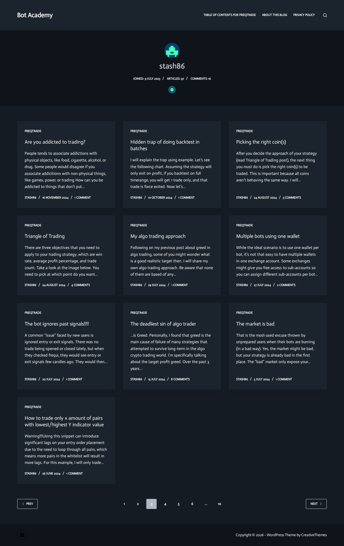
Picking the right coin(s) (261, 142)
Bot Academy (35, 15)
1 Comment (83, 197)
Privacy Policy (304, 15)
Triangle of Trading (45, 236)
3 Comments (292, 197)
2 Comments (286, 285)
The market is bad (255, 324)
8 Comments (180, 379)
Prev (29, 503)
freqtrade (33, 131)
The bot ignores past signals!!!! (57, 324)
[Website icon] (172, 89)
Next (314, 503)
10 (219, 504)
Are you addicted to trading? (55, 142)
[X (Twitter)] (22, 535)
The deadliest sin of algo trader (163, 324)
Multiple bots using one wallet (268, 236)
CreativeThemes (314, 535)
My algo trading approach (158, 236)
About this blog (274, 15)
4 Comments (80, 285)
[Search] (325, 15)
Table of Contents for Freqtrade (230, 15)
